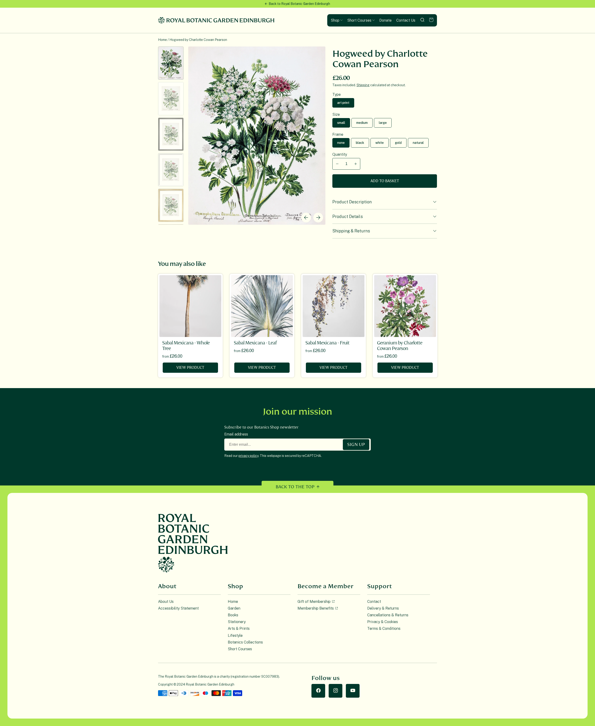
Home (162, 40)
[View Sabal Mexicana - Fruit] (333, 306)
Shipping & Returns (351, 230)
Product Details (347, 216)
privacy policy (248, 456)
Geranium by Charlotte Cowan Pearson (399, 345)
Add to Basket (384, 181)
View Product (190, 368)
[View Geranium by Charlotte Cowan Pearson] (405, 306)
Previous (306, 217)
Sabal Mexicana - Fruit (327, 343)
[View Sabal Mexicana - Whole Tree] (190, 306)
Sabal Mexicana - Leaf (255, 343)
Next (318, 217)
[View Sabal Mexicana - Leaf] (262, 306)
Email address (236, 434)
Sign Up (356, 444)
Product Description (352, 201)
